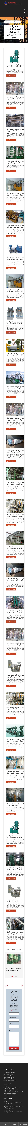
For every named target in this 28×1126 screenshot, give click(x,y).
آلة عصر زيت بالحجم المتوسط (10, 1094)
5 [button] (16, 976)
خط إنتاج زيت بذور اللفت (9, 1077)
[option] (14, 962)
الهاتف (11, 1023)
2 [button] (12, 976)
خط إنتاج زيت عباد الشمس (9, 1072)
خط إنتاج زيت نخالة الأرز (9, 1074)
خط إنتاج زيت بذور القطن (9, 1078)
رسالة (11, 1030)
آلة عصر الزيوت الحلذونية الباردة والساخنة (12, 1087)
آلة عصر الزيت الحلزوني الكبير (10, 1093)
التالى (22, 985)
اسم (10, 1011)
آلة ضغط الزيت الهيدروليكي (9, 1088)
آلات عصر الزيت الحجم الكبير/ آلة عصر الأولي (13, 1091)
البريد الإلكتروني (13, 1017)
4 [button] (15, 976)
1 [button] (11, 976)
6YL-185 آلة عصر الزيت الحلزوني (11, 1090)
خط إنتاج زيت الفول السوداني (10, 1080)
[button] (24, 10)
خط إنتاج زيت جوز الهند (8, 1075)
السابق (6, 985)
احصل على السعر (11, 75)
